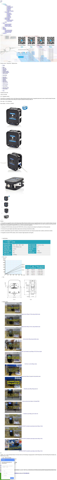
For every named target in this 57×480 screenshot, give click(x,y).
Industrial (8, 8)
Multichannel (9, 13)
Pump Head (7, 11)
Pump (6, 4)
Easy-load (9, 12)
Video (4, 23)
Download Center (8, 32)
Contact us (4, 33)
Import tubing (9, 21)
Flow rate (8, 5)
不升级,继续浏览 (26, 473)
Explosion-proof (10, 6)
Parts (6, 22)
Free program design (8, 30)
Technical (4, 29)
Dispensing (9, 7)
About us (4, 28)
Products (4, 3)
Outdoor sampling (10, 10)
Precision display (8, 25)
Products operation (8, 24)
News (4, 27)
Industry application (8, 26)
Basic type (9, 9)
